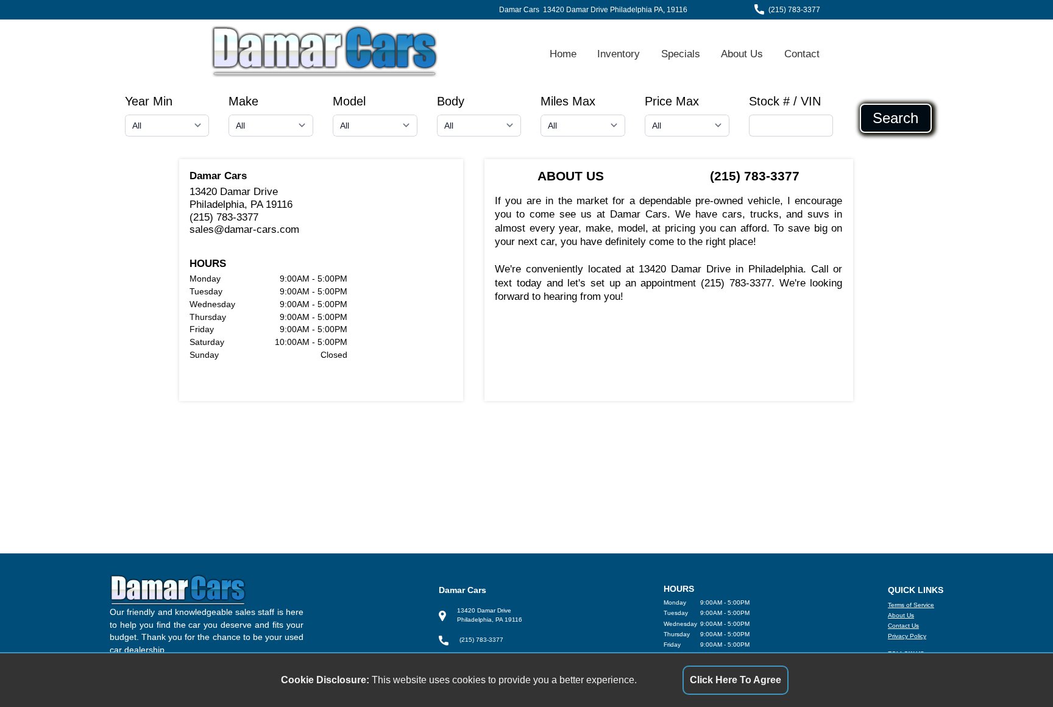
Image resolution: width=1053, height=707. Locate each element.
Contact (802, 54)
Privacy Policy (907, 636)
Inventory (618, 54)
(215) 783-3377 (794, 9)
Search (895, 118)
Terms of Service (911, 605)
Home (563, 54)
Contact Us (903, 625)
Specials (680, 54)
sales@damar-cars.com (244, 229)
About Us (742, 54)
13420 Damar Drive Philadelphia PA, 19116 (615, 9)
